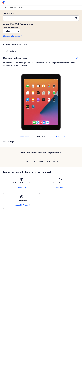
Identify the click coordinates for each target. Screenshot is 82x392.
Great (48, 162)
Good (41, 162)
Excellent (55, 162)
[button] (11, 31)
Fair (34, 162)
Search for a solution (10, 13)
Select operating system (11, 28)
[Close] (77, 58)
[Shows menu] (79, 2)
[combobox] (38, 18)
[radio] (27, 158)
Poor (27, 162)
